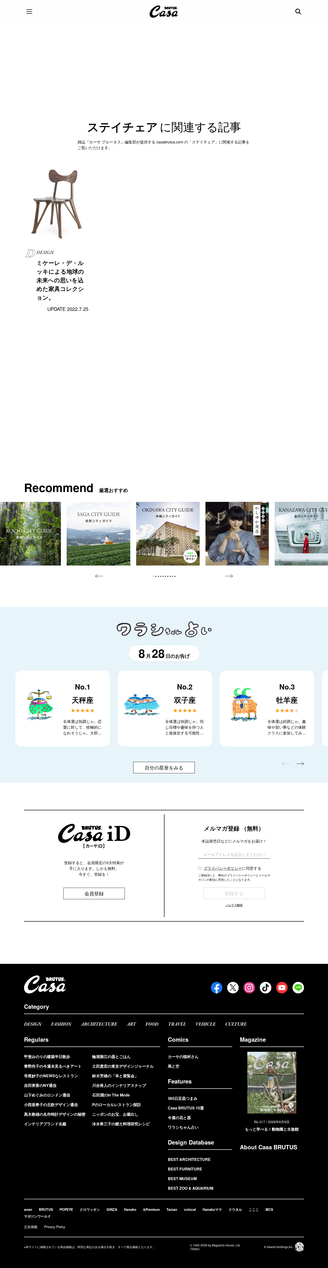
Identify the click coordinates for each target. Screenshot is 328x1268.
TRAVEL (177, 1024)
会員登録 (94, 893)
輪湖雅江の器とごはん (111, 1056)
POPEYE (66, 1209)
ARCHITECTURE (99, 1024)
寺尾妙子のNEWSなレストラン (51, 1075)
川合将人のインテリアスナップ (119, 1085)
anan (28, 1209)
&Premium (151, 1209)
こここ (254, 1209)
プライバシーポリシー (223, 868)
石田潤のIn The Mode (111, 1095)
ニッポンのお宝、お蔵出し (115, 1114)
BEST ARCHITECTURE (189, 1159)
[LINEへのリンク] (298, 987)
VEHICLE (206, 1024)
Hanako (130, 1209)
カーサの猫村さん (183, 1056)
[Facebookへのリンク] (216, 987)
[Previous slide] (99, 576)
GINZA (112, 1209)
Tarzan (171, 1209)
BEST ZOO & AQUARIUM (190, 1188)
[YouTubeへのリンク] (282, 987)
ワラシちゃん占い (183, 1127)
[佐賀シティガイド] (98, 534)
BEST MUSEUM (182, 1178)
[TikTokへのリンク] (265, 987)
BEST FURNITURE (185, 1169)
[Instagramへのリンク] (249, 987)
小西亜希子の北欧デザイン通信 (51, 1104)
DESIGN (33, 1024)
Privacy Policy (54, 1226)
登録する (234, 893)
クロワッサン (90, 1209)
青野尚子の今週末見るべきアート (53, 1066)
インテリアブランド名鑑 (45, 1123)
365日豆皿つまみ (182, 1098)
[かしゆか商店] (237, 534)
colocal (190, 1209)
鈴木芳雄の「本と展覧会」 (115, 1075)
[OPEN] (29, 11)
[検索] (298, 11)
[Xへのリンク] (233, 987)
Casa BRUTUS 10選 (186, 1108)
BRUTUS (46, 1209)
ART (131, 1024)
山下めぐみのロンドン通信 (47, 1095)
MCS (269, 1209)
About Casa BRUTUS (268, 1147)
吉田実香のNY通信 (40, 1085)
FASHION (61, 1024)
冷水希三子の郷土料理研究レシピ (121, 1123)
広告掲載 (30, 1226)
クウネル (235, 1209)
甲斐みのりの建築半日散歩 (47, 1056)
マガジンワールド (37, 1216)
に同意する (232, 868)
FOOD (152, 1024)
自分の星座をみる (164, 767)
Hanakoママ (212, 1209)
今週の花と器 (179, 1117)
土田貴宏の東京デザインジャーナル (123, 1066)
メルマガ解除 (234, 905)
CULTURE (236, 1024)
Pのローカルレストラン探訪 (116, 1104)
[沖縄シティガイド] (168, 534)
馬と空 (173, 1066)
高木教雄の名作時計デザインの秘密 (54, 1114)
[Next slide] (229, 576)
